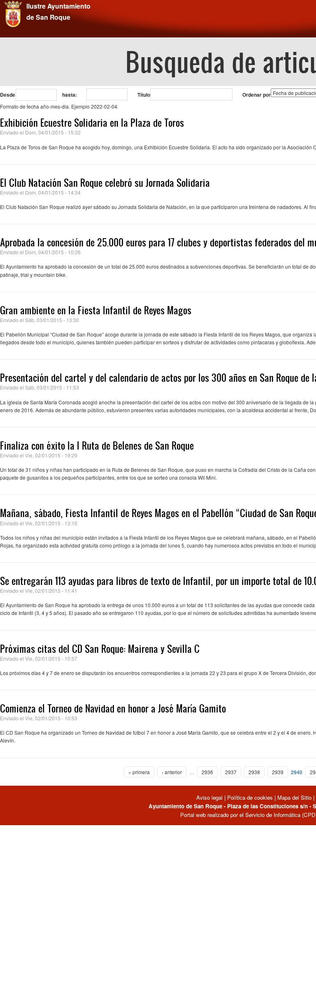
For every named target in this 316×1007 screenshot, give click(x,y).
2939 (277, 771)
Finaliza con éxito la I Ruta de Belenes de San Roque (97, 445)
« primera (139, 771)
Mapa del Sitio (294, 797)
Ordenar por (256, 94)
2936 (207, 771)
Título (143, 94)
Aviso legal (210, 797)
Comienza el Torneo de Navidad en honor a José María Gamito (113, 708)
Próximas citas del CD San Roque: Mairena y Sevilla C (100, 648)
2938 (254, 771)
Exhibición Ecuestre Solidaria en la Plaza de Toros (92, 122)
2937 (231, 771)
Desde (7, 94)
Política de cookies (250, 797)
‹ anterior (172, 771)
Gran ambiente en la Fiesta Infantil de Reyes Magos (95, 310)
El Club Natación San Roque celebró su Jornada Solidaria (105, 182)
